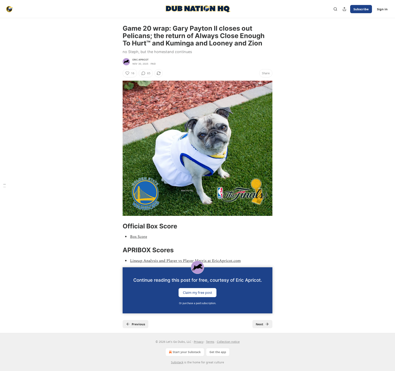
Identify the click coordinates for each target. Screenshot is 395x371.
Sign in (382, 9)
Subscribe (361, 9)
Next (259, 324)
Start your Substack (187, 352)
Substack (177, 362)
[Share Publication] (344, 9)
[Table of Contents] (4, 185)
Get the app (217, 352)
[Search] (335, 9)
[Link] (117, 226)
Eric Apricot (140, 59)
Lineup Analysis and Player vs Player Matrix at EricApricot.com (185, 261)
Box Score (138, 237)
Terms (210, 342)
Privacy (198, 342)
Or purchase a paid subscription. (197, 303)
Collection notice (228, 342)
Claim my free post (197, 292)
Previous (138, 324)
